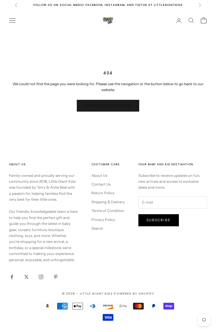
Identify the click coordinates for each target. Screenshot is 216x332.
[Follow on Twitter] (26, 277)
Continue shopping (108, 105)
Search (97, 228)
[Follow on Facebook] (12, 277)
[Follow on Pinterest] (55, 277)
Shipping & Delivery (108, 202)
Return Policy (102, 193)
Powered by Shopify (134, 293)
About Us (99, 175)
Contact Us (101, 184)
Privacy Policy (103, 219)
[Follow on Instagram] (41, 277)
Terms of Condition (107, 210)
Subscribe (159, 220)
